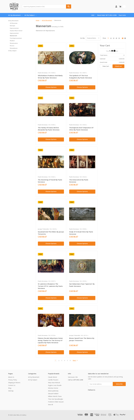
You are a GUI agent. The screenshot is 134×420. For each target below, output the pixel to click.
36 (113, 38)
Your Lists (122, 15)
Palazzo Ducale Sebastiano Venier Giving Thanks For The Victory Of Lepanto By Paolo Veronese (50, 340)
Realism (12, 41)
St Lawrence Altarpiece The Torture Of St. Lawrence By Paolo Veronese (50, 286)
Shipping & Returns (14, 382)
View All (50, 404)
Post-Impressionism (16, 38)
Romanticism (13, 48)
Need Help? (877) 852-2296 (107, 15)
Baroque (12, 26)
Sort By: (82, 38)
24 (111, 38)
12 (108, 38)
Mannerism (13, 36)
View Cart (106, 66)
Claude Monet (52, 377)
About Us (11, 377)
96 (119, 38)
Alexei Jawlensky (53, 391)
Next (74, 360)
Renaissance (14, 43)
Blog (9, 388)
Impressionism (14, 33)
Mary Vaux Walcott (54, 382)
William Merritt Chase (55, 396)
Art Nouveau (13, 23)
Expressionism (14, 28)
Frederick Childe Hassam (56, 402)
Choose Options (51, 87)
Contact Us (11, 385)
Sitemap (10, 391)
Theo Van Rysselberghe (55, 399)
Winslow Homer (53, 388)
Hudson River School (16, 31)
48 (116, 38)
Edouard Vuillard (53, 393)
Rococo (12, 46)
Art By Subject (30, 15)
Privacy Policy (12, 380)
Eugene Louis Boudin (55, 385)
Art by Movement (14, 15)
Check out (118, 66)
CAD (92, 15)
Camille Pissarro (53, 380)
